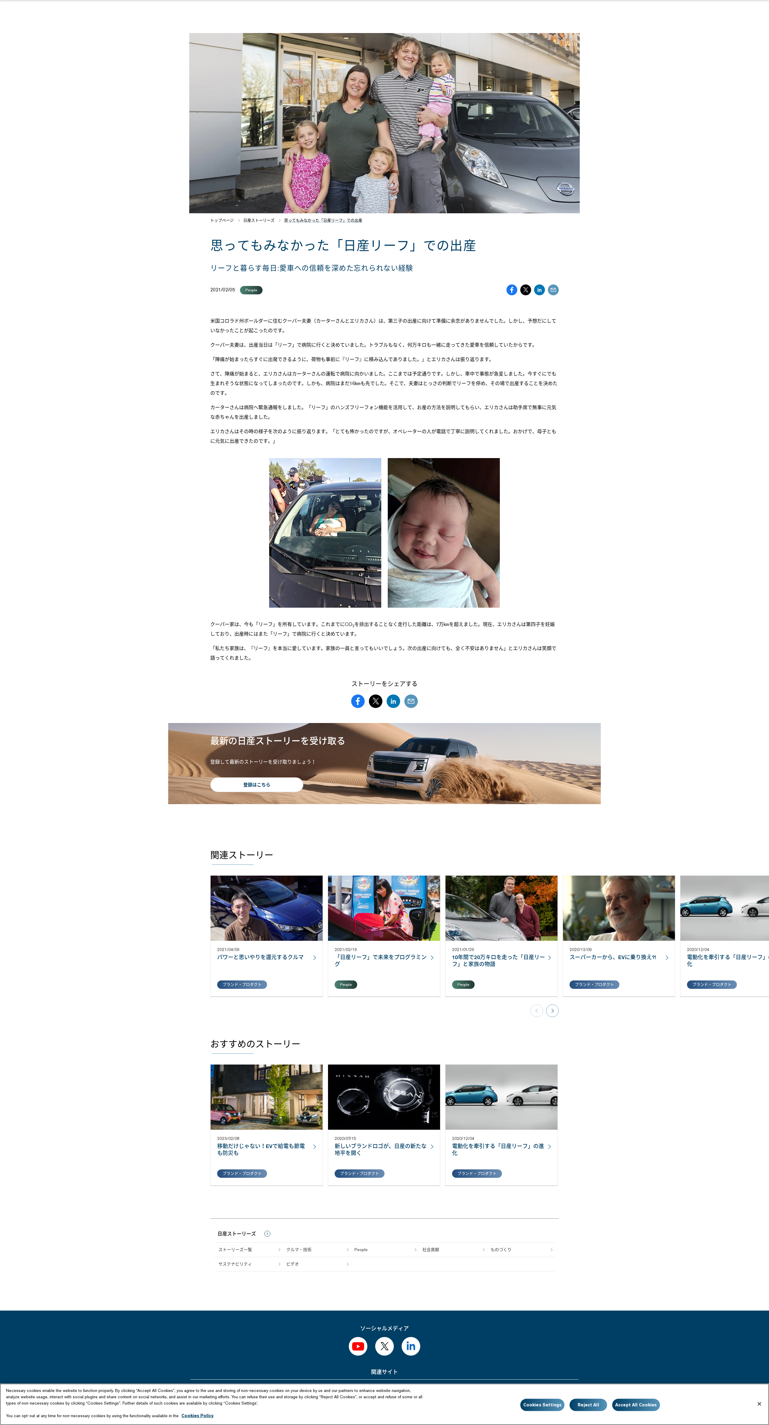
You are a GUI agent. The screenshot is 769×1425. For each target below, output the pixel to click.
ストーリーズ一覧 (235, 1249)
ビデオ (292, 1264)
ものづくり (501, 1249)
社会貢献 (430, 1249)
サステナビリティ (235, 1264)
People (361, 1249)
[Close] (759, 1404)
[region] (384, 1404)
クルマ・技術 (299, 1249)
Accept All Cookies (636, 1405)
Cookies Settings (542, 1405)
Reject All (588, 1405)
